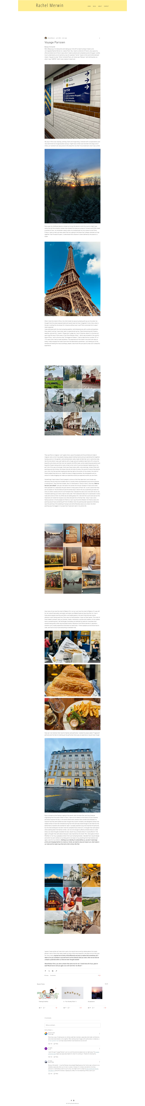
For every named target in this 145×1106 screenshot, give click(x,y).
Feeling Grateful (43, 1001)
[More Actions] (99, 1034)
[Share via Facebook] (45, 971)
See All (106, 984)
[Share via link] (56, 971)
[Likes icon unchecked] (49, 1044)
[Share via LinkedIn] (52, 971)
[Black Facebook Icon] (71, 1100)
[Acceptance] (97, 993)
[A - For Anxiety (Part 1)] (72, 993)
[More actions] (99, 38)
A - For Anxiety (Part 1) (70, 1001)
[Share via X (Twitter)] (49, 971)
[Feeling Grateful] (48, 993)
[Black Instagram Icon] (73, 1100)
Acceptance (91, 1001)
